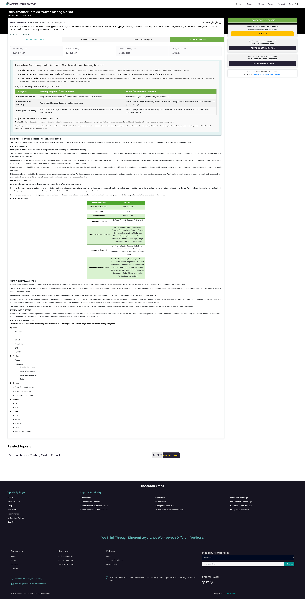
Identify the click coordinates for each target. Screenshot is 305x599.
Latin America (13, 514)
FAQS (108, 556)
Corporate (17, 551)
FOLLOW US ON (210, 577)
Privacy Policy (112, 564)
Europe (10, 506)
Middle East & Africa (15, 518)
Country (11, 522)
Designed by (224, 593)
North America (13, 502)
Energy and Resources (165, 506)
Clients (270, 4)
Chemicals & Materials (90, 502)
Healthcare (21, 22)
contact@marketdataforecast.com (30, 583)
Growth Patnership (66, 564)
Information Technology (241, 502)
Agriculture (160, 498)
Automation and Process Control (169, 510)
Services (250, 4)
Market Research (65, 560)
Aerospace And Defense (241, 506)
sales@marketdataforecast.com (267, 74)
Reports (239, 4)
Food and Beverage (239, 498)
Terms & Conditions (114, 560)
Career (13, 560)
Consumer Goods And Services (94, 510)
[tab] (35, 39)
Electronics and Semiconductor (94, 506)
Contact (281, 4)
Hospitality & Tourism (239, 510)
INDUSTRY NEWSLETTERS (215, 553)
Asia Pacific (12, 510)
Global (10, 498)
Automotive (160, 502)
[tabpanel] (115, 239)
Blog (291, 4)
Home (12, 22)
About (261, 4)
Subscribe (289, 564)
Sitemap (14, 568)
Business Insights (65, 556)
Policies (110, 551)
